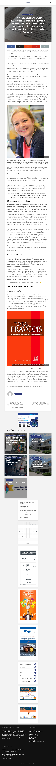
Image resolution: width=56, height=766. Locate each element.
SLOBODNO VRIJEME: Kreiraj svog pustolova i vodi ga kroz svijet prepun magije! (15, 441)
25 (22, 536)
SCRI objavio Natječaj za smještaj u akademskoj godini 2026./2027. (39, 464)
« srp (27, 543)
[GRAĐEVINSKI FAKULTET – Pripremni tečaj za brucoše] (16, 465)
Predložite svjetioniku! (6, 758)
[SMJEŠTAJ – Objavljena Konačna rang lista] (40, 443)
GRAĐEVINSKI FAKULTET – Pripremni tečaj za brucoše (15, 462)
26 (25, 536)
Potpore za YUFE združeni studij (15, 483)
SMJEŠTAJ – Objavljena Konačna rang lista (38, 441)
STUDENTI (19, 457)
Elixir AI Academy (24, 517)
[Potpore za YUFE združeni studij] (16, 487)
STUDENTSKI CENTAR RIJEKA (36, 437)
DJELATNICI (25, 14)
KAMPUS (14, 435)
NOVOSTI (38, 435)
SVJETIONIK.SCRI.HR (33, 730)
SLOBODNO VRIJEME (20, 435)
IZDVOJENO (31, 14)
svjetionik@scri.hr (40, 741)
